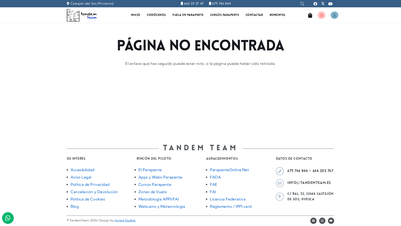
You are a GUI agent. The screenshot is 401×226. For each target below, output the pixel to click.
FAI (213, 191)
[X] (323, 4)
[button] (302, 4)
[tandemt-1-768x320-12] (82, 15)
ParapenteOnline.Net (229, 169)
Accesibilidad (83, 169)
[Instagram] (322, 221)
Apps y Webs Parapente (160, 177)
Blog (75, 206)
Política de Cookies (88, 199)
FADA (215, 177)
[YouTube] (330, 4)
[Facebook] (315, 4)
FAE (213, 184)
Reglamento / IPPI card (231, 206)
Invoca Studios (125, 220)
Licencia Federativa (228, 199)
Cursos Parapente (154, 184)
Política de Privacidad (90, 184)
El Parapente (150, 169)
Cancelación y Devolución (94, 191)
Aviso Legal (81, 177)
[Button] (321, 15)
